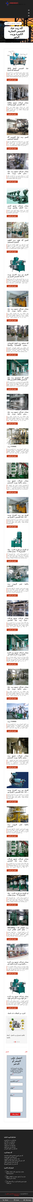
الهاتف (12, 1088)
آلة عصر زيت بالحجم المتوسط (11, 1164)
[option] (18, 1026)
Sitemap (16, 1195)
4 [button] (17, 1041)
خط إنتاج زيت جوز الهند (9, 1143)
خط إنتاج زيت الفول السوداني (10, 1148)
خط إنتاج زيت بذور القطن (10, 1147)
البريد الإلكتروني (14, 1081)
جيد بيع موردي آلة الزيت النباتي (13, 1194)
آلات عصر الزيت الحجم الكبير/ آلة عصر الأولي (14, 1160)
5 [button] (19, 1041)
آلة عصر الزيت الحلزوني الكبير (11, 1162)
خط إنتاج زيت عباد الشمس (10, 1140)
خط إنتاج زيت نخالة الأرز (9, 1142)
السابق (7, 1051)
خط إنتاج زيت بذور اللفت (9, 1145)
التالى (26, 1051)
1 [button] (13, 1041)
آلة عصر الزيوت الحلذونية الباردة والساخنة (13, 1155)
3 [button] (16, 1041)
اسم (11, 1074)
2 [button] (15, 1041)
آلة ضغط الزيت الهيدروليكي (10, 1157)
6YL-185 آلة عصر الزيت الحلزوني (11, 1159)
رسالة (12, 1095)
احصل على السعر (12, 80)
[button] (28, 10)
